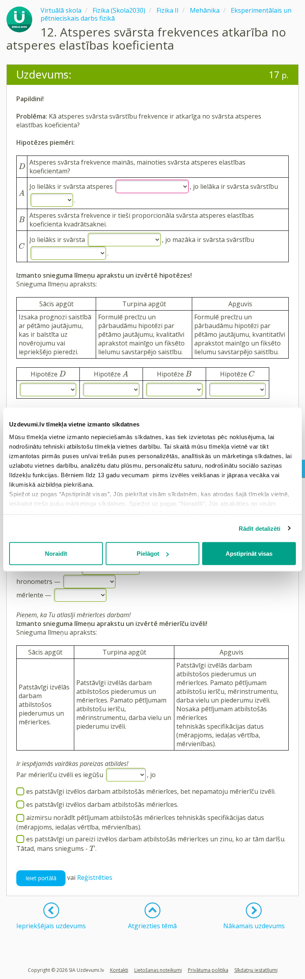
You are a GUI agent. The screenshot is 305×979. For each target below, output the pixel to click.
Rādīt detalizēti (260, 528)
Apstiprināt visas (249, 553)
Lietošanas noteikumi (158, 970)
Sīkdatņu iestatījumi (256, 970)
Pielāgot (148, 553)
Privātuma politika (208, 970)
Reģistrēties (94, 877)
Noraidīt (56, 553)
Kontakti (119, 970)
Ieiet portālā (40, 878)
